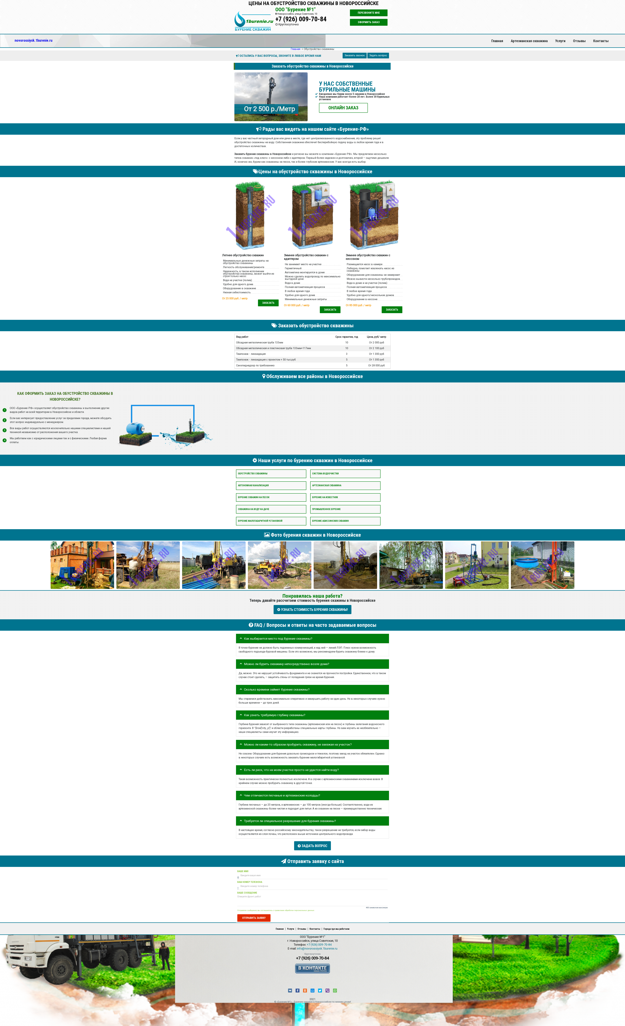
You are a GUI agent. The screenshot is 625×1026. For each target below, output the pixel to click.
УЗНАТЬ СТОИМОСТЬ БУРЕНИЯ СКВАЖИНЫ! (314, 609)
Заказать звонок (355, 55)
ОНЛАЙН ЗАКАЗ (343, 107)
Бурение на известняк (325, 497)
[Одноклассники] (305, 990)
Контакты (601, 41)
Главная (497, 41)
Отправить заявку (254, 917)
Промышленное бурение (326, 509)
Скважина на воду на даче (253, 509)
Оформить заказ (369, 22)
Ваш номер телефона (249, 882)
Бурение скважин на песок (253, 497)
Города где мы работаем (336, 929)
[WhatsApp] (335, 990)
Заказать (268, 302)
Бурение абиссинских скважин (330, 521)
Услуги (560, 41)
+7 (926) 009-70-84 (300, 19)
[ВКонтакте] (290, 990)
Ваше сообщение (247, 892)
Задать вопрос (378, 55)
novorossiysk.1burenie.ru (33, 40)
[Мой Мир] (312, 990)
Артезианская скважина (529, 41)
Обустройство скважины (252, 473)
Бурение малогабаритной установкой (260, 521)
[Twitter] (320, 990)
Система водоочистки (325, 473)
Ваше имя (242, 871)
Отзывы (579, 41)
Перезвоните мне (369, 12)
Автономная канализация (253, 485)
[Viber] (327, 990)
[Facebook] (297, 990)
